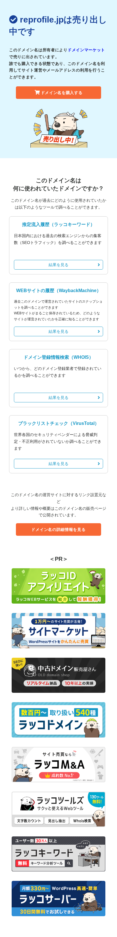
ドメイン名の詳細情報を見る (58, 529)
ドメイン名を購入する (62, 92)
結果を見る (58, 264)
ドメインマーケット (86, 50)
